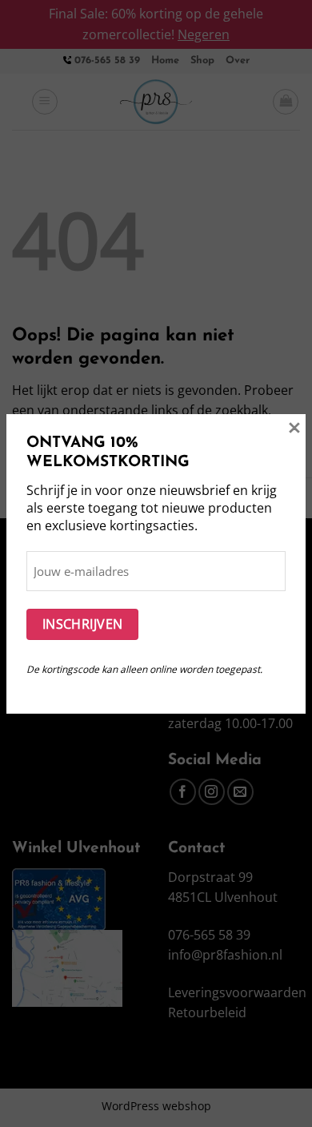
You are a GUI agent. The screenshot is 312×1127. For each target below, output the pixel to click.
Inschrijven (82, 624)
